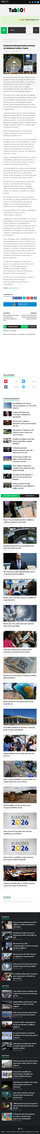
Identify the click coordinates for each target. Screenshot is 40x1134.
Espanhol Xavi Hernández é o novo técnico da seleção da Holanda (23, 477)
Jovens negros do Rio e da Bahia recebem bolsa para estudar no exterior (22, 459)
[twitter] (32, 2)
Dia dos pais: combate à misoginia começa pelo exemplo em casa (24, 423)
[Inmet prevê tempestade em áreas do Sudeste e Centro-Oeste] (24, 298)
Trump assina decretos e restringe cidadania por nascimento (22, 414)
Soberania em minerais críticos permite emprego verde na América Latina (25, 1046)
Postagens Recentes (10, 496)
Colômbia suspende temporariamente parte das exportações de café (23, 450)
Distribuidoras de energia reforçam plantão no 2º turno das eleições (24, 406)
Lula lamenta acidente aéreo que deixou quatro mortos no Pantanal (25, 1084)
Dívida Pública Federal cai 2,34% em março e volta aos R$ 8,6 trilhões (25, 1004)
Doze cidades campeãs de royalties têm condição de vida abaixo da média (23, 468)
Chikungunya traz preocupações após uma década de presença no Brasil (25, 1106)
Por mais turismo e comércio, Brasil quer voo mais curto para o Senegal (25, 1035)
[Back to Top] (22, 1129)
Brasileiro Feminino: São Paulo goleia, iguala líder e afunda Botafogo (23, 441)
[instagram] (35, 2)
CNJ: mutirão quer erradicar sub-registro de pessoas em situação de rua (25, 993)
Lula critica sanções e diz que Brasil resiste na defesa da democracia (24, 1095)
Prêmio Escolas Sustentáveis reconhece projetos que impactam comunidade (24, 1116)
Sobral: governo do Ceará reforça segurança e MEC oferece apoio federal (25, 1063)
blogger (24, 326)
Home (5, 39)
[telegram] (38, 2)
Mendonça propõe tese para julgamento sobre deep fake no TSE (25, 935)
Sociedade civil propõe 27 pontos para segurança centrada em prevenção (25, 976)
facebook (32, 326)
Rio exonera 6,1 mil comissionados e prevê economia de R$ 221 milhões (25, 946)
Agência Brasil (13, 288)
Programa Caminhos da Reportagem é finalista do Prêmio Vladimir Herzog (23, 1074)
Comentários (29, 496)
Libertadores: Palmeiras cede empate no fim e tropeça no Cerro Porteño (23, 432)
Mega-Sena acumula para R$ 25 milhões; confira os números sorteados (25, 924)
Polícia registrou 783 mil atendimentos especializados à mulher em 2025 (24, 486)
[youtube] (30, 2)
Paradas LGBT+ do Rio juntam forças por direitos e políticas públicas (24, 1024)
